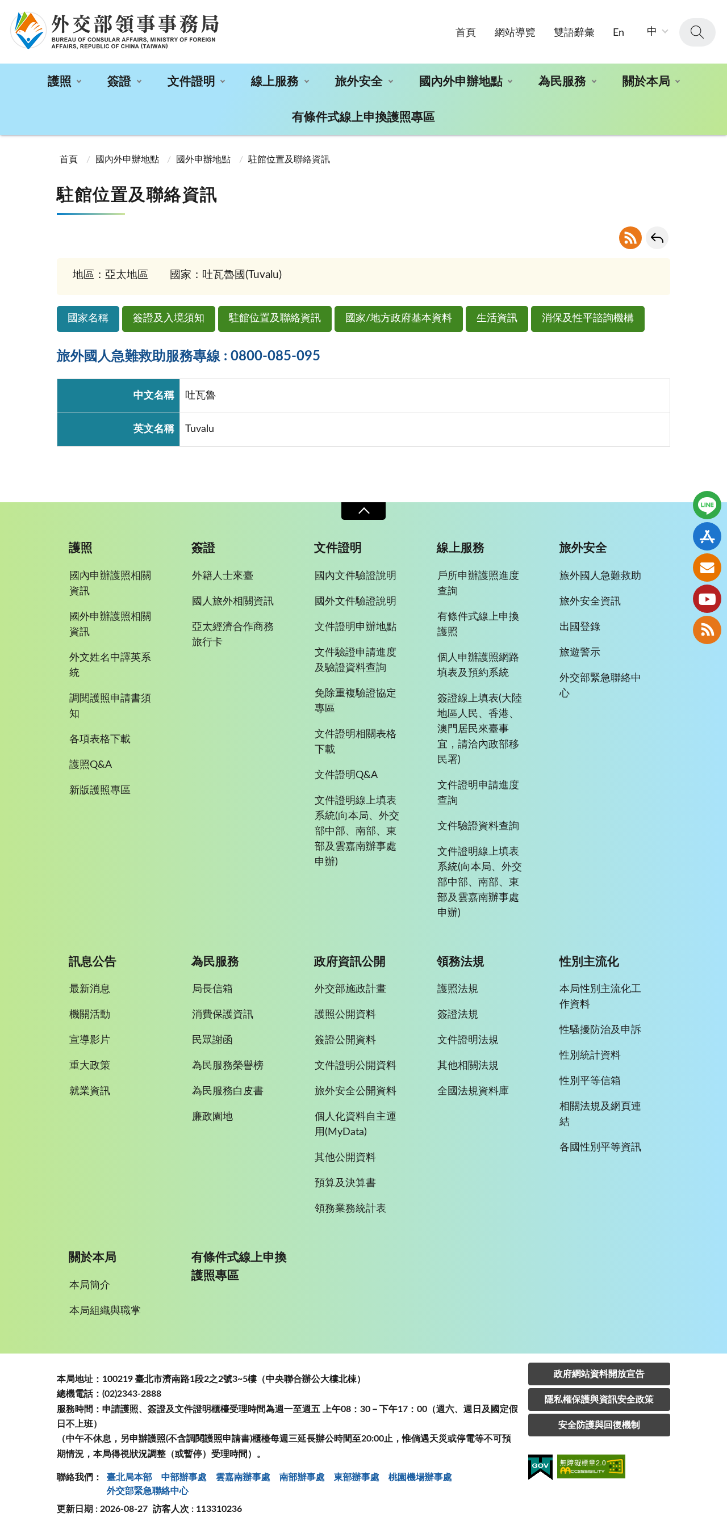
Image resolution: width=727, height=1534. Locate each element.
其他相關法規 (468, 1066)
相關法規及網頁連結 (600, 1114)
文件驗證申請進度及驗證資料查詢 (355, 660)
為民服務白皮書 (228, 1091)
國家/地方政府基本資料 (398, 318)
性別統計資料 (590, 1055)
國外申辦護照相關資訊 (110, 624)
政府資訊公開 (350, 962)
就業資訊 (89, 1091)
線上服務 (275, 81)
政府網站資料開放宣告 (599, 1374)
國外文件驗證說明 (355, 601)
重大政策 (89, 1066)
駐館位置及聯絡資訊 (275, 318)
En (618, 33)
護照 (60, 81)
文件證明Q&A (346, 775)
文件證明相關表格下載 (355, 742)
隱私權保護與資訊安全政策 (599, 1399)
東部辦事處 (356, 1477)
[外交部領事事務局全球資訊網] (114, 30)
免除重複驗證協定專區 (355, 701)
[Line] (707, 505)
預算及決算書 (345, 1183)
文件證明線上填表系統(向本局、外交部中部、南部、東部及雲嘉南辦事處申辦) (357, 831)
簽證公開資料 (345, 1040)
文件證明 (191, 81)
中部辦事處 (184, 1477)
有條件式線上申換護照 (478, 624)
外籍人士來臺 (222, 576)
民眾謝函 (212, 1040)
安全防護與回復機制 (599, 1425)
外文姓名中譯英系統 (110, 665)
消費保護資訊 (222, 1015)
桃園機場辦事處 (420, 1477)
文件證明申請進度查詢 (478, 793)
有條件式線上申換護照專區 (363, 117)
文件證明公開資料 (355, 1066)
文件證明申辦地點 (355, 627)
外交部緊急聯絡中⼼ (148, 1490)
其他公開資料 (345, 1158)
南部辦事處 (302, 1477)
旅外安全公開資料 (355, 1091)
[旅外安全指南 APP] (707, 536)
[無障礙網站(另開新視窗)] (591, 1468)
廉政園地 (212, 1117)
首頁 (466, 33)
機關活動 (89, 1015)
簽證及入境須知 (168, 318)
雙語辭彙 (574, 33)
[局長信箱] (707, 567)
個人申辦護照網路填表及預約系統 (478, 665)
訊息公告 (92, 962)
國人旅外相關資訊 (233, 601)
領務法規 (460, 962)
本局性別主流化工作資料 (600, 997)
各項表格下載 (100, 739)
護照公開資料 (345, 1015)
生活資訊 (497, 318)
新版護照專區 (100, 790)
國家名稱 (88, 318)
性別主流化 (589, 962)
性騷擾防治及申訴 (600, 1030)
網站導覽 (515, 33)
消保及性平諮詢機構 (588, 318)
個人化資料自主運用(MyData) (355, 1124)
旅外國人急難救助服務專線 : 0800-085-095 (188, 356)
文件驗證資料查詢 (478, 826)
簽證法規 (457, 1015)
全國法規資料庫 (473, 1091)
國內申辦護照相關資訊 (110, 583)
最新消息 (89, 989)
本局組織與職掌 (105, 1311)
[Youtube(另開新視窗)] (707, 599)
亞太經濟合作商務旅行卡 (233, 635)
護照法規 (457, 989)
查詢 (697, 32)
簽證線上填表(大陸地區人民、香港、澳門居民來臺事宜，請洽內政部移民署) (479, 729)
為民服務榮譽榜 (228, 1066)
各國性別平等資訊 (600, 1147)
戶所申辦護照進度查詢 (478, 583)
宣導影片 (89, 1040)
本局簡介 (89, 1285)
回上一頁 (657, 237)
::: (6, 9)
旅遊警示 (579, 653)
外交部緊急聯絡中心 (600, 686)
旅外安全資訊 (590, 601)
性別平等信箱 (590, 1081)
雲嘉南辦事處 (243, 1477)
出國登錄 (579, 627)
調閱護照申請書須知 (110, 706)
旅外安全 (359, 81)
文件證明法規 (468, 1040)
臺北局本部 (129, 1477)
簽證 (119, 81)
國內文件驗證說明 (355, 576)
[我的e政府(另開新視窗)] (540, 1469)
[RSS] (707, 630)
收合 (363, 511)
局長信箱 (212, 989)
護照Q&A (90, 765)
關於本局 (646, 81)
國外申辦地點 (203, 159)
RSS (630, 237)
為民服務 (562, 81)
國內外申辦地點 (461, 81)
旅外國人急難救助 (600, 576)
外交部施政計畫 (350, 989)
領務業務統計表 (350, 1209)
